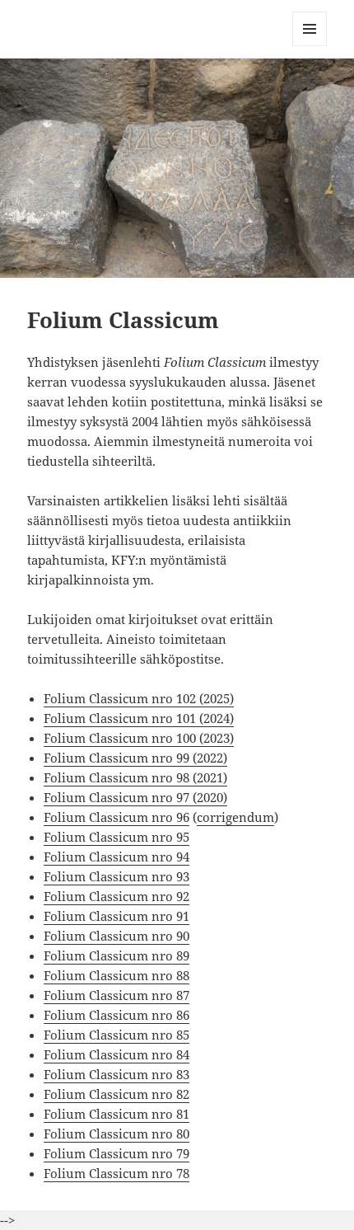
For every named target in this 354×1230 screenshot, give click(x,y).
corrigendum (235, 817)
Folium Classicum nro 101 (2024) (139, 718)
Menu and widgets (310, 45)
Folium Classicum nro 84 (116, 1054)
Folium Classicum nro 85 (116, 1034)
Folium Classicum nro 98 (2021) (135, 777)
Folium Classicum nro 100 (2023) (139, 738)
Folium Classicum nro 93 (116, 876)
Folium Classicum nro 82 (116, 1094)
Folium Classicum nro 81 (116, 1114)
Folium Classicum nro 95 (116, 837)
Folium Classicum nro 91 (116, 916)
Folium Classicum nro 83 (116, 1074)
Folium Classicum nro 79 (116, 1153)
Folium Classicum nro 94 (116, 856)
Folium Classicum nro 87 (116, 995)
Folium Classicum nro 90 (116, 935)
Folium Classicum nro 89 (116, 955)
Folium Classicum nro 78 (116, 1173)
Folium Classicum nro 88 (116, 975)
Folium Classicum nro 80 (116, 1133)
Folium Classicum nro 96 (116, 817)
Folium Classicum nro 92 (116, 896)
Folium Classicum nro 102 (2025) (139, 698)
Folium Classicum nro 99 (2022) (135, 757)
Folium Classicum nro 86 (116, 1015)
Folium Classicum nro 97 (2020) (135, 797)
